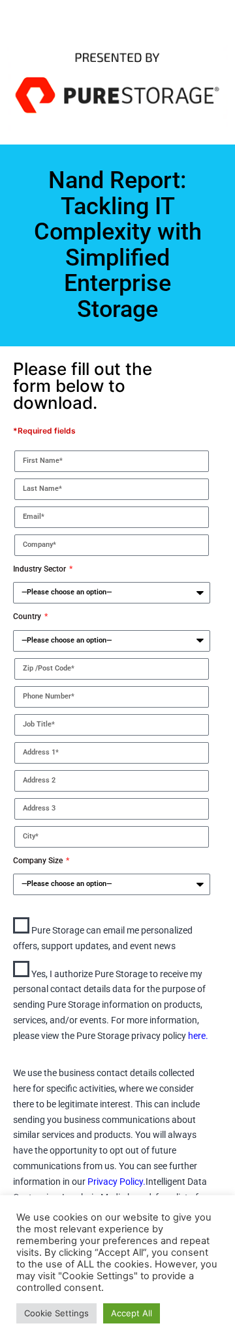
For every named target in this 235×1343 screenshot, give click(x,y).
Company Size (39, 860)
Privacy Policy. (116, 1181)
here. (198, 1036)
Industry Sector (40, 569)
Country (28, 616)
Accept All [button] (131, 1313)
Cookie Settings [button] (56, 1313)
